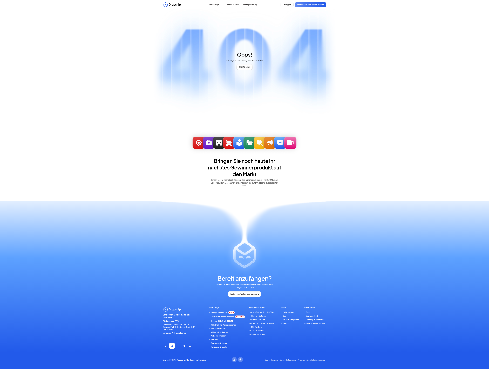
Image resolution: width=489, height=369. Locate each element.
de (172, 346)
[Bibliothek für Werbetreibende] (270, 143)
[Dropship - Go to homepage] (172, 4)
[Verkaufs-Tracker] (199, 143)
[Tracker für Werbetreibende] (229, 143)
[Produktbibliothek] (249, 143)
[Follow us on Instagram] (234, 359)
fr (178, 346)
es (190, 346)
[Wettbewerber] (260, 143)
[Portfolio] (209, 143)
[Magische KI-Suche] (280, 143)
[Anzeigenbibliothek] (239, 143)
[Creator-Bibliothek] (290, 143)
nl (184, 346)
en (166, 346)
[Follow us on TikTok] (240, 359)
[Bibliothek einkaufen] (219, 143)
